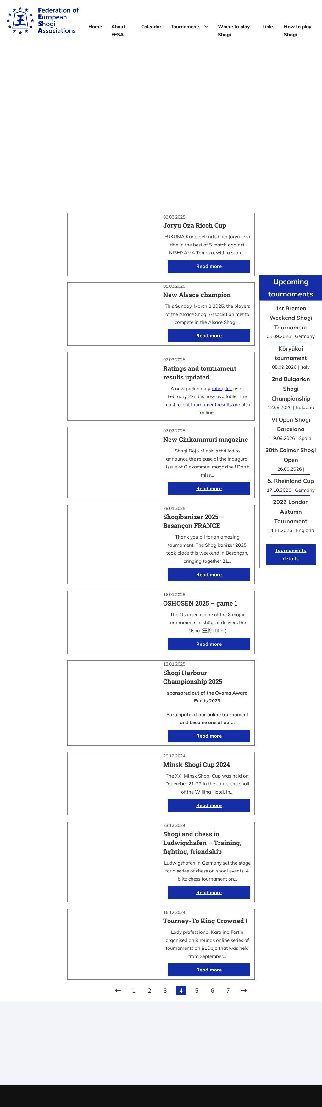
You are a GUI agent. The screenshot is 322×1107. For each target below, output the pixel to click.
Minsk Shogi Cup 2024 (196, 764)
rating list (222, 388)
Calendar (151, 27)
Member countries (161, 1054)
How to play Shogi (297, 31)
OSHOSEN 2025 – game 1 (200, 603)
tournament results (211, 404)
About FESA (118, 31)
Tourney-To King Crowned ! (205, 920)
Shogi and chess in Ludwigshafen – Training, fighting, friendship (202, 842)
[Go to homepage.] (42, 22)
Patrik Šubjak (182, 1096)
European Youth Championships (271, 1062)
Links (268, 27)
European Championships (270, 1054)
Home (95, 27)
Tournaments (186, 27)
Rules (161, 1062)
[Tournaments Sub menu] (206, 26)
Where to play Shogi (234, 31)
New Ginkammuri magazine (205, 439)
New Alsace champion (197, 295)
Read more (209, 266)
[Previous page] (118, 990)
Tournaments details (291, 554)
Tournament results (270, 1046)
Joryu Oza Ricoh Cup (194, 225)
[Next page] (243, 990)
